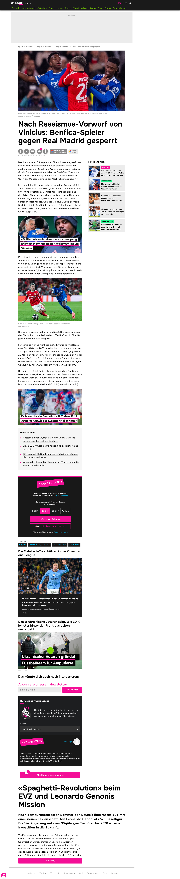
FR (126, 3)
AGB (81, 873)
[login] (3, 875)
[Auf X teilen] (26, 613)
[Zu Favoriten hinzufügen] (45, 151)
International (28, 8)
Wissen (84, 8)
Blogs (93, 8)
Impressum (69, 873)
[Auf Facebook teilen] (20, 151)
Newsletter (30, 873)
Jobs (58, 873)
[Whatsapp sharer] (29, 613)
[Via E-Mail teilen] (32, 151)
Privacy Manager (110, 873)
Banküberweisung (61, 532)
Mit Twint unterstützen (53, 526)
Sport (52, 8)
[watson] (17, 3)
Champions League (34, 47)
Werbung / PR (45, 873)
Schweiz (16, 8)
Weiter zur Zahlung (50, 519)
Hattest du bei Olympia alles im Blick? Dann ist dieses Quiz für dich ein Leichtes (49, 439)
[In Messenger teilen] (26, 151)
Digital (75, 8)
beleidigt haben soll (45, 175)
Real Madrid (59, 545)
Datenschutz (93, 873)
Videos (107, 8)
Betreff (23, 724)
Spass (68, 8)
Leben (60, 8)
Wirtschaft (42, 8)
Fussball (74, 545)
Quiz (100, 8)
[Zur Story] (71, 824)
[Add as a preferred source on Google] (58, 151)
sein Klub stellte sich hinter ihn (41, 260)
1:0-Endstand (31, 188)
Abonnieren (72, 689)
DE (119, 3)
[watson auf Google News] (73, 151)
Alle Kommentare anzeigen (50, 775)
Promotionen (119, 8)
